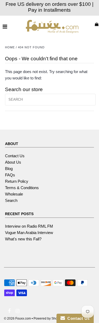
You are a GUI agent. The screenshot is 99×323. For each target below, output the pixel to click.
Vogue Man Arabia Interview (29, 232)
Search (11, 200)
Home (10, 47)
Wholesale (14, 194)
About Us (13, 162)
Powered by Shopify (48, 318)
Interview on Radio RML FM (29, 226)
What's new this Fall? (23, 239)
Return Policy (16, 181)
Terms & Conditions (22, 187)
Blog (9, 168)
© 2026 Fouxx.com (17, 318)
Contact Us (15, 156)
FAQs (10, 175)
